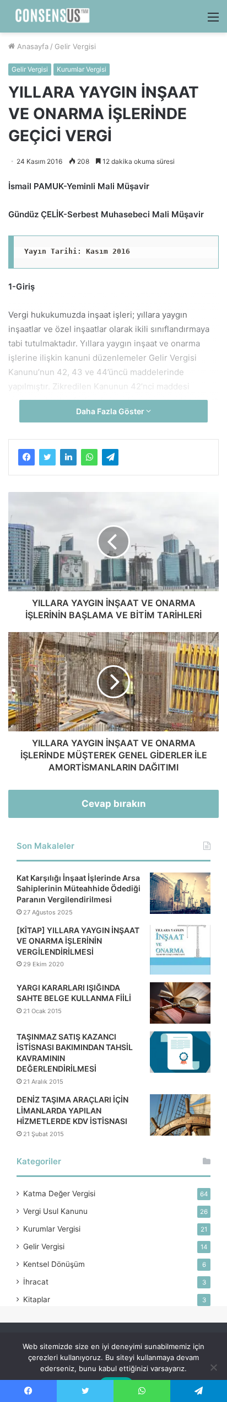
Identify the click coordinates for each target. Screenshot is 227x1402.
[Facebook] (26, 457)
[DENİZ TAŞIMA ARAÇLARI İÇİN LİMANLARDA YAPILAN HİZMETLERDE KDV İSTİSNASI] (180, 1115)
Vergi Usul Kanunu (55, 1211)
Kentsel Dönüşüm (54, 1264)
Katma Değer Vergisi (59, 1193)
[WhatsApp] (89, 457)
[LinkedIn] (68, 457)
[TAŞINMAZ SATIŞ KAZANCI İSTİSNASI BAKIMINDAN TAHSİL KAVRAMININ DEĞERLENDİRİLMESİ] (180, 1052)
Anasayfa (31, 46)
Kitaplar (36, 1299)
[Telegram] (110, 457)
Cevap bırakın (114, 803)
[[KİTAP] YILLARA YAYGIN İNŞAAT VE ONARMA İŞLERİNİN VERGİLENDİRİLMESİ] (180, 950)
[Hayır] (213, 1367)
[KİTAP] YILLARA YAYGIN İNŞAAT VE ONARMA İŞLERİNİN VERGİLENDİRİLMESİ (78, 940)
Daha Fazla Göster (111, 411)
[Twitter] (47, 457)
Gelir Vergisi (75, 46)
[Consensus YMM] (49, 16)
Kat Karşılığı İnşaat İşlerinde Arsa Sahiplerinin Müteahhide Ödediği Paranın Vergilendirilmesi (78, 888)
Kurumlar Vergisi (81, 69)
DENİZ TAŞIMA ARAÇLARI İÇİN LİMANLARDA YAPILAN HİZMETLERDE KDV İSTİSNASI (72, 1110)
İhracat (35, 1281)
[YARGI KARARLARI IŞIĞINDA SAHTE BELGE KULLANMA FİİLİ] (180, 1003)
